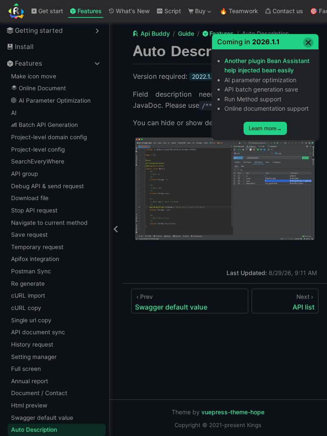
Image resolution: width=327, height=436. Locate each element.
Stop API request (34, 210)
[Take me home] (19, 11)
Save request (29, 234)
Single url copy (31, 320)
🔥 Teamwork (239, 10)
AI (14, 112)
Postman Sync (31, 271)
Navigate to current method (49, 222)
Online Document (42, 88)
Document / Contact (39, 393)
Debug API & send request (47, 186)
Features (89, 10)
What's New (133, 10)
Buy (196, 12)
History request (32, 344)
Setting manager (34, 356)
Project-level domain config (49, 137)
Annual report (29, 381)
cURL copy (26, 307)
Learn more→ (265, 128)
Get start (50, 10)
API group (24, 173)
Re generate (28, 283)
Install (24, 47)
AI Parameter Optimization (55, 100)
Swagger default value (42, 417)
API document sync (38, 332)
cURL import (28, 295)
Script (172, 10)
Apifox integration (35, 258)
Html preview (29, 405)
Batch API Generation (48, 124)
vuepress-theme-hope (232, 412)
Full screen (26, 368)
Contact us (287, 10)
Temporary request (37, 247)
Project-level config (38, 149)
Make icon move (33, 76)
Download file (30, 198)
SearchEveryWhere (37, 161)
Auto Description (34, 429)
